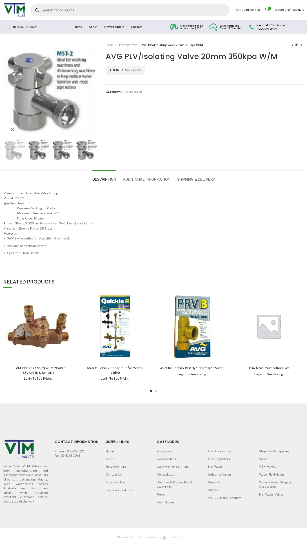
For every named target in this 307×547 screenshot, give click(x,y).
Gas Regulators (219, 459)
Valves (263, 459)
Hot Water (215, 466)
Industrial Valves (219, 474)
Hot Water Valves (271, 494)
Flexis (161, 494)
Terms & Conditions (120, 490)
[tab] (104, 177)
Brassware (164, 451)
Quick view (59, 307)
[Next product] (301, 45)
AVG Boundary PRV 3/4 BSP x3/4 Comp (192, 368)
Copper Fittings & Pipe (173, 467)
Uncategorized (128, 45)
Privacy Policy (115, 482)
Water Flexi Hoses (272, 474)
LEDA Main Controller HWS (268, 368)
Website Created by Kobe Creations (162, 537)
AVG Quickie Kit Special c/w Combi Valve (115, 370)
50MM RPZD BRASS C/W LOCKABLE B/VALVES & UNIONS (38, 370)
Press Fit (214, 482)
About (110, 459)
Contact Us (114, 474)
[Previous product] (292, 45)
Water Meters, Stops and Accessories (276, 484)
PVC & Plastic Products (224, 498)
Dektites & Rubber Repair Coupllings (175, 484)
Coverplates (165, 474)
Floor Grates (165, 502)
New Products (116, 467)
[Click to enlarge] (12, 129)
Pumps (213, 490)
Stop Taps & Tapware (274, 451)
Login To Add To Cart (59, 298)
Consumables (166, 459)
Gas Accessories (220, 451)
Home (110, 45)
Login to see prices (125, 70)
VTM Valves (267, 466)
